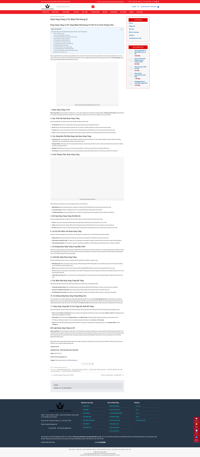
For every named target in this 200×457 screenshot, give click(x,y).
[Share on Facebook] (82, 364)
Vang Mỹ (94, 449)
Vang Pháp (79, 449)
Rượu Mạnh (86, 409)
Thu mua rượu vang (114, 416)
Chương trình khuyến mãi (116, 413)
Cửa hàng (140, 12)
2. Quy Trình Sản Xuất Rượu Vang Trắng (61, 35)
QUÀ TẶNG (85, 12)
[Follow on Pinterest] (101, 442)
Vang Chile (128, 449)
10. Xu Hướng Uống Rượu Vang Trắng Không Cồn (63, 48)
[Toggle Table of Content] (120, 29)
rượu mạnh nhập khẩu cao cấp (93, 436)
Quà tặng (131, 35)
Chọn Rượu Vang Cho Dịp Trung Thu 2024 (63, 375)
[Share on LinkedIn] (92, 364)
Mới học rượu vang (59, 16)
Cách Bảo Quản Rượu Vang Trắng (63, 369)
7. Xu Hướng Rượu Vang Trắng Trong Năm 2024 (63, 43)
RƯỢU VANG (55, 12)
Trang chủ (196, 420)
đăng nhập (61, 388)
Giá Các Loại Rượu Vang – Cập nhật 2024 (111, 375)
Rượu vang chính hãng (79, 436)
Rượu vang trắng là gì (55, 371)
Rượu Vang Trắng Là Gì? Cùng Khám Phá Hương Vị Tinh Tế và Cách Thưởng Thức (69, 31)
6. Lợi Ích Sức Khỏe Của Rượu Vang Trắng (62, 42)
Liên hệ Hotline (196, 427)
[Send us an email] (158, 1)
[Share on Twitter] (85, 364)
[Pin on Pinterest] (90, 364)
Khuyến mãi (132, 26)
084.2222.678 (58, 353)
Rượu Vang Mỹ (86, 413)
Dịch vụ (131, 23)
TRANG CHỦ (45, 12)
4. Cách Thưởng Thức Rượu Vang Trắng (61, 38)
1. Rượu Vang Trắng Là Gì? (58, 33)
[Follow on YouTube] (104, 442)
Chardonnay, (92, 113)
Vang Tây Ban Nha (101, 449)
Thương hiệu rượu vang (135, 38)
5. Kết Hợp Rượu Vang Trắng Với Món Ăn (61, 40)
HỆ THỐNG (123, 12)
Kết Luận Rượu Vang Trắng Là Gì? (60, 52)
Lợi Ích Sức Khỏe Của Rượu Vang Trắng (97, 369)
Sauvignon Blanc (100, 113)
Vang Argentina (87, 449)
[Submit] (93, 6)
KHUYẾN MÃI (113, 12)
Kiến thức (52, 16)
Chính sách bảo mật (114, 406)
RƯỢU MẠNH (66, 12)
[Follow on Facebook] (152, 1)
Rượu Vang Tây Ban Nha (89, 420)
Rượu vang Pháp (87, 416)
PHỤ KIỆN (76, 12)
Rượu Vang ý (86, 406)
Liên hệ (131, 12)
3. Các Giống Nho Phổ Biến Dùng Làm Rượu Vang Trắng (65, 36)
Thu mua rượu (95, 12)
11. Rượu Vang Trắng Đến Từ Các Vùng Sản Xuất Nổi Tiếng (65, 50)
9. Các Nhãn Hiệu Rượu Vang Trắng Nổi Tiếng (62, 47)
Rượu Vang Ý (72, 449)
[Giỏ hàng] (158, 6)
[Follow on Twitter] (156, 1)
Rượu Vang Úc (86, 423)
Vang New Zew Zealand (118, 449)
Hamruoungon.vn (45, 436)
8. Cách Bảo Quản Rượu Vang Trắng (60, 45)
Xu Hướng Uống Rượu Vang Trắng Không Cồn (71, 371)
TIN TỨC (105, 12)
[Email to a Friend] (87, 364)
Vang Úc (109, 449)
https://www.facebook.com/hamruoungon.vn (66, 360)
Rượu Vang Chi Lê (87, 427)
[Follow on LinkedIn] (103, 442)
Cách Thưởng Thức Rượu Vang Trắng (79, 369)
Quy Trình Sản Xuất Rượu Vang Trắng (114, 369)
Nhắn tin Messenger (197, 440)
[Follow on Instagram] (154, 1)
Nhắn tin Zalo (196, 433)
